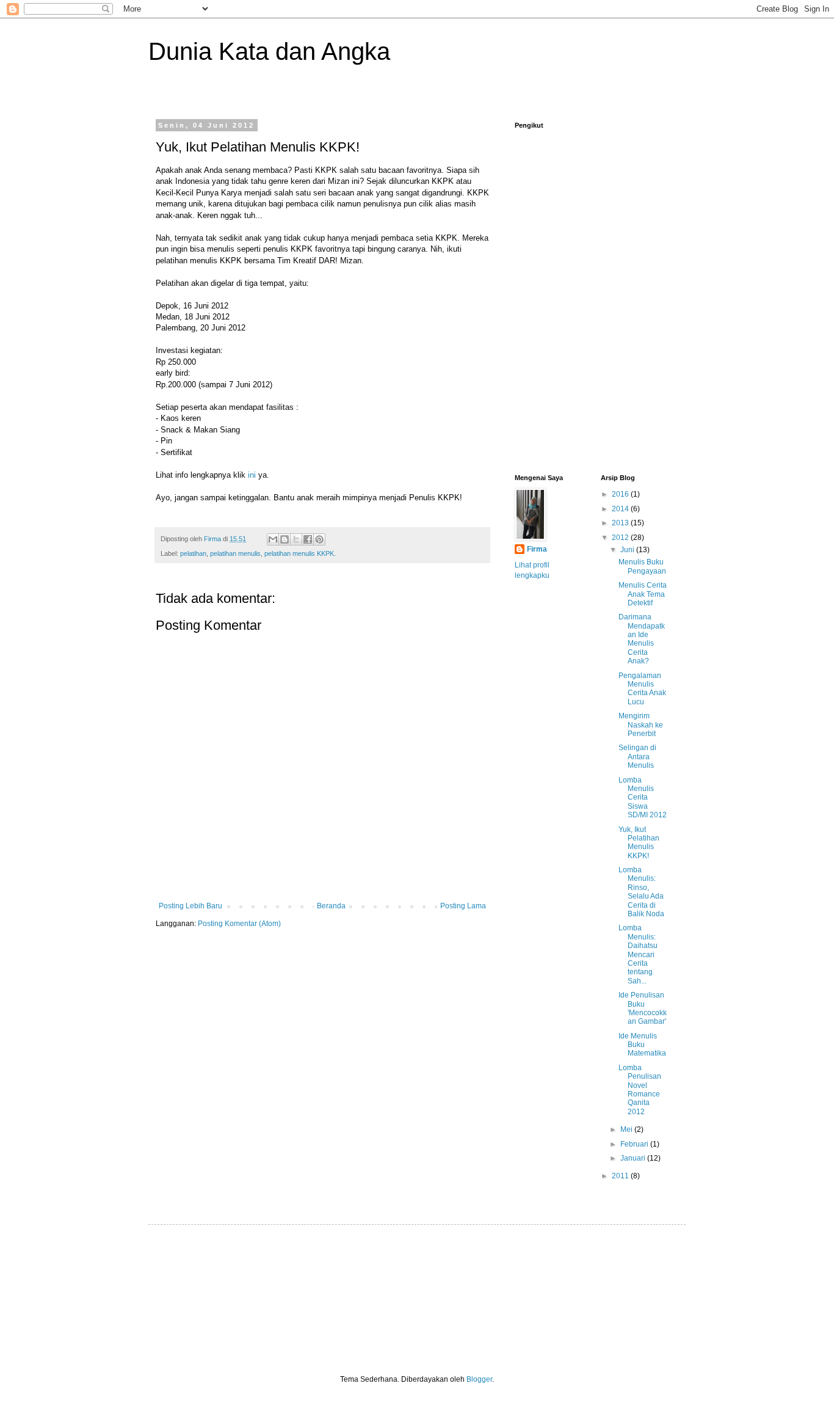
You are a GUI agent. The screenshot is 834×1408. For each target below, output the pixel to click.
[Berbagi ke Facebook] (308, 539)
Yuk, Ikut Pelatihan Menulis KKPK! (638, 842)
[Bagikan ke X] (296, 539)
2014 (621, 509)
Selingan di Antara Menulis (637, 756)
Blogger (479, 1379)
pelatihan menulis (235, 553)
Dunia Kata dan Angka (269, 51)
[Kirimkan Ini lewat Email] (273, 539)
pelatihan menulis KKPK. (300, 553)
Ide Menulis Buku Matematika (642, 1045)
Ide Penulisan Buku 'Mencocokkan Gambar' (642, 1008)
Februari (635, 1144)
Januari (633, 1158)
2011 (621, 1176)
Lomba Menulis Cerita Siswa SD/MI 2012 (642, 798)
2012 (621, 537)
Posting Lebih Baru (190, 906)
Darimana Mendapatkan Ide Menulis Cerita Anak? (641, 639)
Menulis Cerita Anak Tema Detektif (642, 594)
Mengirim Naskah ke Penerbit (640, 725)
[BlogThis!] (284, 539)
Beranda (331, 906)
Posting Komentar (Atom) (239, 923)
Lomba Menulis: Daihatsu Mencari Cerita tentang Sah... (638, 954)
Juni (628, 549)
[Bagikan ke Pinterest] (319, 539)
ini (252, 475)
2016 (621, 494)
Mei (627, 1129)
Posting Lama (463, 906)
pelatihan (193, 553)
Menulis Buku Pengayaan (642, 566)
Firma (537, 549)
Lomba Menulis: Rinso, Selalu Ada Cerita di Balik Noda (641, 892)
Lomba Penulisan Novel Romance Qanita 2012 (639, 1089)
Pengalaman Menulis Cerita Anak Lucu (642, 688)
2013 (621, 523)
